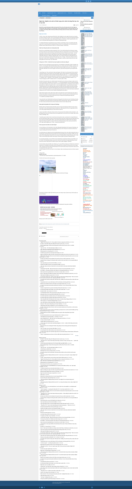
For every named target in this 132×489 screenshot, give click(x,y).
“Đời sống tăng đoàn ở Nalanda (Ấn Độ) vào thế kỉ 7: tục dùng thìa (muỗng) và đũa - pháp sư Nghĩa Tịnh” (59, 382)
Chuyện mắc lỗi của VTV (88, 51)
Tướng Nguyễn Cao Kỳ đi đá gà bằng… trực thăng (49, 316)
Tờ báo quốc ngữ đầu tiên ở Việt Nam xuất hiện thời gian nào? (51, 418)
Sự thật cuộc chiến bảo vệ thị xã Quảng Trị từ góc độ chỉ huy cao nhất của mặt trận (55, 258)
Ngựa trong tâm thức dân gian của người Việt (48, 372)
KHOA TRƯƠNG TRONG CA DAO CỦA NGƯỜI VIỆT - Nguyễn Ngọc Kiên (88, 119)
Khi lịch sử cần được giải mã (45, 412)
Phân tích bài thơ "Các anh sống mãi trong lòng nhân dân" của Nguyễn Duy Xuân (54, 473)
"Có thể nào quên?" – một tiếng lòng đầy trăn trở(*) (49, 442)
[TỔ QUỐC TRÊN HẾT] (87, 28)
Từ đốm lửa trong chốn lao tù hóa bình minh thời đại (49, 252)
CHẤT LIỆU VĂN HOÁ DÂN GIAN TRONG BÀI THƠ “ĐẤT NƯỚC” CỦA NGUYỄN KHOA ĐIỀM (89, 35)
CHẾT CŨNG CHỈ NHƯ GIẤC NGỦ (88, 83)
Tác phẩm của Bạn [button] (77, 12)
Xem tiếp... (77, 335)
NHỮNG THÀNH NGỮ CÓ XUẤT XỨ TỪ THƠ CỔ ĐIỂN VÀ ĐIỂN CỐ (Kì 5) (88, 56)
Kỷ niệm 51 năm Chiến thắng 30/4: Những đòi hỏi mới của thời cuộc (52, 243)
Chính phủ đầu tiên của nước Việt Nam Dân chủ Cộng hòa (50, 400)
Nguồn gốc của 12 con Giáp (45, 464)
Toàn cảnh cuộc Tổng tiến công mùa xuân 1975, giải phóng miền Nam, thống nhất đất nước (56, 435)
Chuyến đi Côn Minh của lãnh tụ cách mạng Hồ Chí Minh (50, 264)
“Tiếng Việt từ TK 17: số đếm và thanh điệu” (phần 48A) (50, 470)
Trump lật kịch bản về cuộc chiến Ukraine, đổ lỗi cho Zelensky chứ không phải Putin (55, 281)
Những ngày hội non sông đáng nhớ (46, 251)
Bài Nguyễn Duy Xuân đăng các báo (87, 146)
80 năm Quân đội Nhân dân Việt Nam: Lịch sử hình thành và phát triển (52, 289)
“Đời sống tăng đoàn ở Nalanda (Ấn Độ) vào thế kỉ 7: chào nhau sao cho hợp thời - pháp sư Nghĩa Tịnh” (58, 354)
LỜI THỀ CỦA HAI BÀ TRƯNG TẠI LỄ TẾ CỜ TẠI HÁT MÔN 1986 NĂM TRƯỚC (53, 343)
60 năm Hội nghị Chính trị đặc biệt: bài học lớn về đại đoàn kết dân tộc (52, 295)
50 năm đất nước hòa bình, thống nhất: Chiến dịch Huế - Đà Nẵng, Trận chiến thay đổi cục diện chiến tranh (59, 279)
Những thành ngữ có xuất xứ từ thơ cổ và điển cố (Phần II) (88, 76)
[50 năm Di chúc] (87, 19)
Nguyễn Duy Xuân (62, 482)
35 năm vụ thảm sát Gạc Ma (45, 319)
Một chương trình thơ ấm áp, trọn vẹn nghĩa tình (49, 363)
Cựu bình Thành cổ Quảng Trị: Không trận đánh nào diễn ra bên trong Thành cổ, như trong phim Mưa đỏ (59, 260)
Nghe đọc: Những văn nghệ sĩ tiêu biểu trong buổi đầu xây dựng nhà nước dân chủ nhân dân (57, 254)
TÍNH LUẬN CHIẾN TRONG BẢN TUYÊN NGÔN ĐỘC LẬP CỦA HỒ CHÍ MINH (88, 93)
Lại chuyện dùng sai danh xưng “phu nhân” (48, 414)
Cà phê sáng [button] (54, 15)
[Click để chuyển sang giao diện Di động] (44, 487)
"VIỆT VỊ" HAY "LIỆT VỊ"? (88, 89)
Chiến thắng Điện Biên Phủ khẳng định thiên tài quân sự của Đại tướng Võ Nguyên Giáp (56, 299)
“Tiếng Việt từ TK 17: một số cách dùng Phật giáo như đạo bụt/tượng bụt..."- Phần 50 (55, 405)
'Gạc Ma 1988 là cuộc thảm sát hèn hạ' (47, 321)
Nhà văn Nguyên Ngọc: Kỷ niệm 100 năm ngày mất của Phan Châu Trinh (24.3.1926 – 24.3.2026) (57, 245)
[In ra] (76, 24)
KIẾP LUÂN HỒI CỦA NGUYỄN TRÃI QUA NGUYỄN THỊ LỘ (50, 249)
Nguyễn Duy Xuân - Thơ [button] (52, 12)
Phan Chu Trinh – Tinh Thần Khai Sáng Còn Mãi (48, 247)
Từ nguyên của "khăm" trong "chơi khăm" (47, 415)
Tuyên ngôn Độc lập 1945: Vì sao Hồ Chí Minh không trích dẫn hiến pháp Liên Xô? (55, 403)
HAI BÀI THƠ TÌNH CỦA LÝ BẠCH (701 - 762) (88, 69)
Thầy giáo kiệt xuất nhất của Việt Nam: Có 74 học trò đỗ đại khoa (51, 305)
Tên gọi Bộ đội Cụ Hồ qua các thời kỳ (47, 461)
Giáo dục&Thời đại (86, 162)
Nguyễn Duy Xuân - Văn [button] (62, 12)
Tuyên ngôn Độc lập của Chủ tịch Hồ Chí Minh (48, 262)
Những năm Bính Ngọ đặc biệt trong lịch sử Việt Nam (49, 371)
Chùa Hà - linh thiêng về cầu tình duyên (47, 472)
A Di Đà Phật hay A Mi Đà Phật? (46, 349)
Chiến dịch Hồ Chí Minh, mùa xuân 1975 (47, 275)
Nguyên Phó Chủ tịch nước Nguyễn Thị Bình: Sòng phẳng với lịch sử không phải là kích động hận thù (58, 325)
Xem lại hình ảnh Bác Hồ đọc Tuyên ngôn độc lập (49, 406)
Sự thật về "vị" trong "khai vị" (45, 426)
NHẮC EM (86, 102)
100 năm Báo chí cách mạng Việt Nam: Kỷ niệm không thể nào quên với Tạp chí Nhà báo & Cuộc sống (58, 423)
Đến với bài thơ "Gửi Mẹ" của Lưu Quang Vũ (89, 63)
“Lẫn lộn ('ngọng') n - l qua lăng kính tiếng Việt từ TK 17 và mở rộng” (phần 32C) (54, 389)
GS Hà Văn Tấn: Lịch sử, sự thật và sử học (48, 350)
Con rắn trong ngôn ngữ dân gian (46, 448)
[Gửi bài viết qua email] (74, 24)
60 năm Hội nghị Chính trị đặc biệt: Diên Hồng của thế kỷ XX (51, 297)
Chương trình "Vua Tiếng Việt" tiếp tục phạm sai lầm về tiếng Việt (52, 466)
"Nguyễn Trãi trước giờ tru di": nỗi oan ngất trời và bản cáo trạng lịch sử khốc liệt (54, 242)
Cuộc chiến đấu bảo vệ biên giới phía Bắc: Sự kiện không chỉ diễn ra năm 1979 (54, 302)
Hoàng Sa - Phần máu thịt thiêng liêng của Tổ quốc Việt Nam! (51, 303)
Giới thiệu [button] (43, 12)
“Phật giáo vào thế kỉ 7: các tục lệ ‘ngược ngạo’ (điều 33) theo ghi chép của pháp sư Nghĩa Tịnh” (57, 446)
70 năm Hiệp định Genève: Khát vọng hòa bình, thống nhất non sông (52, 292)
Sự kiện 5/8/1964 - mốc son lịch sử (46, 291)
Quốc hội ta (42, 374)
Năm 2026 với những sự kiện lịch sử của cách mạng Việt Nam (51, 376)
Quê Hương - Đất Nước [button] (46, 15)
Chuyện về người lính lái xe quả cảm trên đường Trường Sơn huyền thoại (53, 287)
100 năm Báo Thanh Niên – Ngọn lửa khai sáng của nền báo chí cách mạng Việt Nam (55, 268)
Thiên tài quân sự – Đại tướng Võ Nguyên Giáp (48, 300)
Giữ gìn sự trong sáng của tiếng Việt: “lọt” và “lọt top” (50, 437)
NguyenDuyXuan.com (87, 207)
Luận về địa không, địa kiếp (88, 47)
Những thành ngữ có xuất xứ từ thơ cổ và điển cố (88, 128)
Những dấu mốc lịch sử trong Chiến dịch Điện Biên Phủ (50, 294)
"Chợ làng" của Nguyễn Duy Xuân (46, 477)
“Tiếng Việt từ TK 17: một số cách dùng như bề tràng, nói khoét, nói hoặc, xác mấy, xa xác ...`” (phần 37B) (59, 340)
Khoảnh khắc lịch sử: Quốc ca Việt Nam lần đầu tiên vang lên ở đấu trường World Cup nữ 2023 (57, 312)
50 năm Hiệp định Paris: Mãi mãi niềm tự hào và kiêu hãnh (50, 329)
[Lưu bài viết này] (78, 24)
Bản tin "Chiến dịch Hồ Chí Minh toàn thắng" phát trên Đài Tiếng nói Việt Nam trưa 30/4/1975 (56, 273)
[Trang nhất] (40, 13)
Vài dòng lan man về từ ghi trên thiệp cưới (88, 106)
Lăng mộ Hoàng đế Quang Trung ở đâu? (88, 112)
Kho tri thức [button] (85, 12)
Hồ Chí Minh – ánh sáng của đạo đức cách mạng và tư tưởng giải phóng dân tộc (54, 270)
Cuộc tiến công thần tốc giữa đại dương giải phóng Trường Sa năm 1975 (53, 429)
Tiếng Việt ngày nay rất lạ (44, 475)
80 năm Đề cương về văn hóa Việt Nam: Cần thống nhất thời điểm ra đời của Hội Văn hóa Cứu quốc (58, 352)
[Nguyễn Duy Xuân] (41, 6)
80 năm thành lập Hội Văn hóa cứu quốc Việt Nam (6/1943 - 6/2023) (52, 315)
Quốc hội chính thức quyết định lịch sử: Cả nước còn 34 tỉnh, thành (52, 271)
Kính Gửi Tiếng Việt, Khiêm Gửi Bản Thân (47, 377)
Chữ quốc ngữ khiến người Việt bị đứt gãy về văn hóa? (50, 478)
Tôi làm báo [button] (70, 12)
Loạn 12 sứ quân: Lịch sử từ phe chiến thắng (48, 328)
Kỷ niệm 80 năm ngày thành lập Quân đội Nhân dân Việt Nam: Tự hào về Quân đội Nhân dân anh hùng (58, 285)
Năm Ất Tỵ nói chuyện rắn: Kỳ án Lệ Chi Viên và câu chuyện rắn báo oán (53, 283)
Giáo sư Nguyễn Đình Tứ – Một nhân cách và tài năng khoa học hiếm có (53, 318)
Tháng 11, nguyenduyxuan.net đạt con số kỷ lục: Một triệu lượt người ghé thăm (54, 334)
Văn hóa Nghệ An (86, 163)
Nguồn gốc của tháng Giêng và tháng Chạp (48, 450)
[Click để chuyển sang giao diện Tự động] (39, 487)
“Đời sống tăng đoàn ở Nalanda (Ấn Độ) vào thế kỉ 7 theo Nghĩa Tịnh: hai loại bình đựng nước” (57, 379)
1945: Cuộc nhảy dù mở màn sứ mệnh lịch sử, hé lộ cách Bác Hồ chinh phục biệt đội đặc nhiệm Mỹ (58, 266)
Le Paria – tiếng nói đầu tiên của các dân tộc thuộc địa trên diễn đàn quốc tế (54, 357)
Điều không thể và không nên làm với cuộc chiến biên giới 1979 (51, 444)
